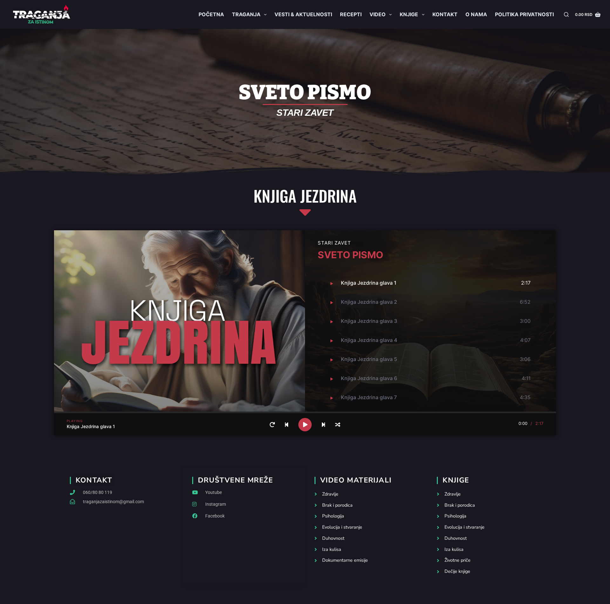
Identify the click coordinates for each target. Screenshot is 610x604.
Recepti (351, 14)
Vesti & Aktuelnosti (303, 14)
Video (377, 14)
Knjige (409, 14)
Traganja (246, 14)
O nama (476, 14)
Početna (211, 14)
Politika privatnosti (524, 14)
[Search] (566, 14)
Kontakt (445, 14)
